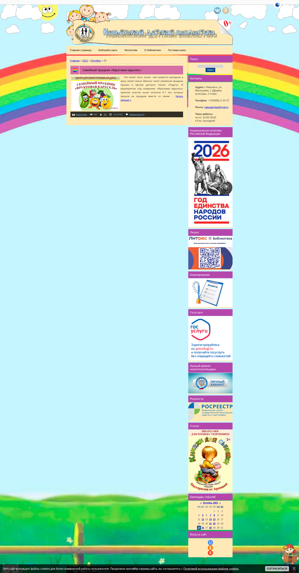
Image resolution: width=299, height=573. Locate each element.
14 (210, 519)
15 (214, 519)
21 (210, 523)
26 (203, 527)
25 (199, 527)
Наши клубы (81, 114)
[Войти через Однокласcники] (210, 547)
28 (210, 527)
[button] (277, 7)
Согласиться (277, 568)
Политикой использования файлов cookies (210, 568)
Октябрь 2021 (210, 503)
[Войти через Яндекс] (210, 553)
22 (214, 523)
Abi (105, 114)
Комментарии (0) (137, 114)
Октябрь (96, 60)
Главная (75, 60)
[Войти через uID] (210, 542)
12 (203, 519)
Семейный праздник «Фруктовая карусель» (112, 70)
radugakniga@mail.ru (216, 107)
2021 (85, 60)
